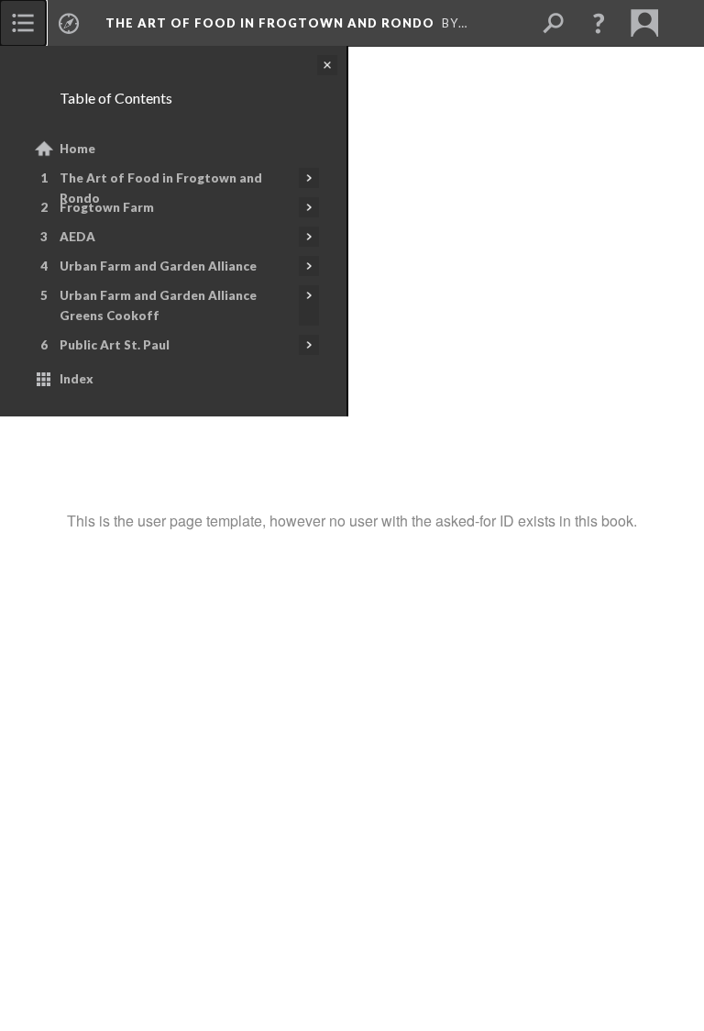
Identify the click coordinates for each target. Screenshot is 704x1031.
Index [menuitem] (77, 378)
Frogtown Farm (107, 207)
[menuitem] (23, 23)
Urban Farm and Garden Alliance (158, 266)
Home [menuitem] (77, 148)
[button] (599, 23)
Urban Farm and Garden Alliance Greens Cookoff (158, 305)
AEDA (77, 236)
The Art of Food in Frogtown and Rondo (161, 188)
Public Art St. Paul (115, 345)
